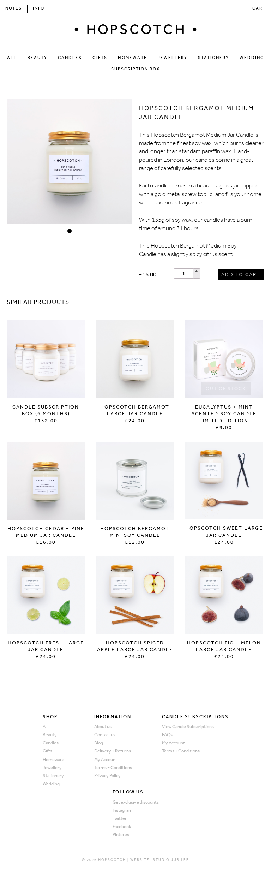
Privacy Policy (107, 776)
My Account (105, 759)
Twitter (120, 818)
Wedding (252, 57)
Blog (98, 743)
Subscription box (135, 69)
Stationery (213, 57)
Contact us (104, 735)
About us (103, 727)
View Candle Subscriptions (188, 727)
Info (38, 8)
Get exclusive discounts (136, 802)
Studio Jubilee (171, 859)
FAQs (167, 735)
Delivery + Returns (112, 751)
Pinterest (122, 835)
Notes (13, 8)
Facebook (122, 826)
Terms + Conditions (113, 767)
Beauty (37, 57)
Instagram (122, 810)
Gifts (99, 57)
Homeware (132, 57)
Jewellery (172, 57)
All (12, 57)
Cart (259, 8)
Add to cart (240, 275)
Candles (70, 57)
